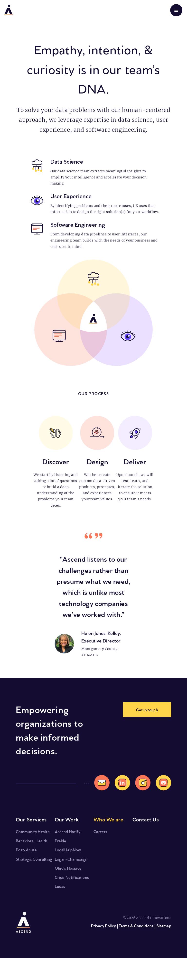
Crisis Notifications (72, 877)
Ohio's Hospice (68, 867)
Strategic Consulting (34, 858)
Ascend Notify (67, 831)
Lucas (60, 886)
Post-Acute (26, 849)
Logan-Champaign (71, 858)
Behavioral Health (31, 840)
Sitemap (164, 925)
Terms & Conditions (136, 925)
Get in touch (147, 709)
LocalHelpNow (68, 849)
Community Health (33, 831)
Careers (100, 831)
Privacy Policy (103, 925)
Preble (60, 840)
